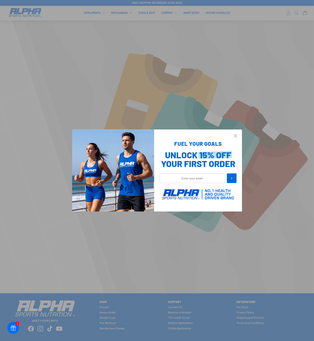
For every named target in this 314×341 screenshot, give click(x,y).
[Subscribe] (231, 178)
